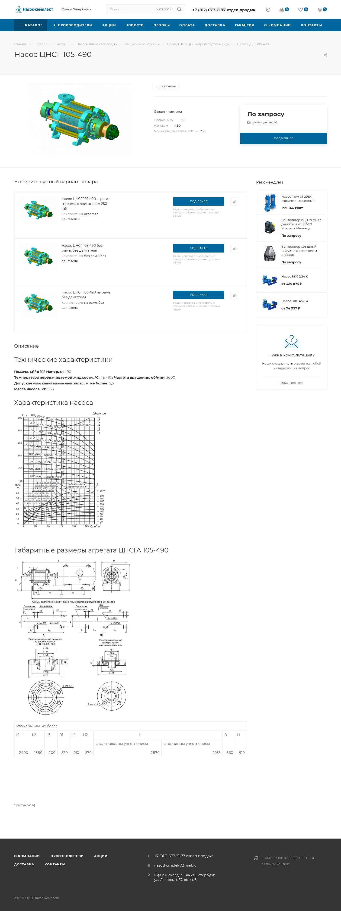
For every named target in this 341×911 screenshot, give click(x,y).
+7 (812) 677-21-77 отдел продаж (223, 10)
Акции (100, 856)
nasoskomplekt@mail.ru (175, 865)
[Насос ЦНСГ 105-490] (80, 120)
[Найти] (179, 9)
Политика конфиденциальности (288, 858)
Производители (67, 856)
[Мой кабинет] (268, 10)
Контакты (55, 864)
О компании (27, 856)
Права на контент (276, 864)
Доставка (24, 864)
